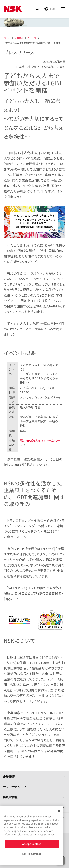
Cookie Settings (31, 853)
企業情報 (9, 776)
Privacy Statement (45, 834)
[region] (31, 835)
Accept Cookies (31, 844)
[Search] (37, 9)
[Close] (59, 811)
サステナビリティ (14, 787)
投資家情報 (10, 797)
